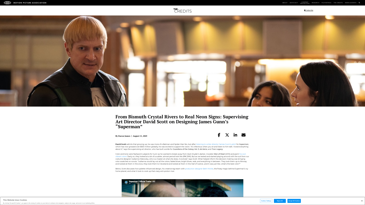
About (284, 2)
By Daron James (122, 136)
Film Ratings (326, 2)
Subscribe (309, 10)
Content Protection (304, 2)
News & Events (350, 2)
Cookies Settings (266, 200)
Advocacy (294, 2)
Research (315, 2)
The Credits (338, 2)
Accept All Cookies (294, 200)
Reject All (280, 200)
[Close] (362, 201)
